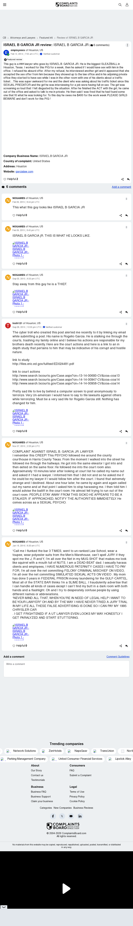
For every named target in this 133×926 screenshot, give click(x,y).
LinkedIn (80, 816)
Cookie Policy (77, 801)
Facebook (53, 816)
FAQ (72, 771)
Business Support (41, 797)
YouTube (71, 816)
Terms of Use (77, 792)
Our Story (36, 771)
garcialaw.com (24, 172)
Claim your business (42, 801)
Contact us (37, 775)
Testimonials (38, 780)
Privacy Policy (77, 797)
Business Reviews (83, 808)
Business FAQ (38, 792)
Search (120, 4)
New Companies (63, 808)
